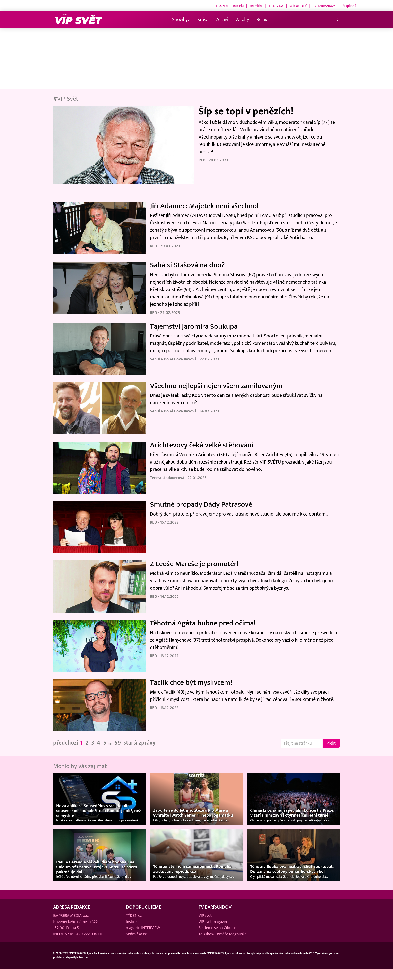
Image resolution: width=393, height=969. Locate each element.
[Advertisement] (196, 58)
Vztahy (242, 20)
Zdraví (222, 20)
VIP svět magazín (213, 921)
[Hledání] (337, 20)
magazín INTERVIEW (143, 927)
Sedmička (256, 6)
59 (118, 742)
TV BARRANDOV (324, 6)
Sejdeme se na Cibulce (217, 927)
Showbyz (181, 20)
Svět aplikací (298, 6)
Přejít (331, 743)
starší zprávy (140, 742)
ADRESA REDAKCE (71, 907)
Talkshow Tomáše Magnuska (223, 934)
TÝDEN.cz (222, 6)
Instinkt (238, 6)
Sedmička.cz (136, 934)
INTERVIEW (276, 6)
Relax (261, 20)
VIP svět (205, 915)
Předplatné (348, 6)
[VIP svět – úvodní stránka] (78, 19)
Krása (202, 20)
